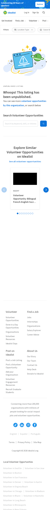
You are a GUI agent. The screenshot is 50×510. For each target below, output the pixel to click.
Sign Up (35, 12)
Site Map (37, 442)
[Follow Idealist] (15, 425)
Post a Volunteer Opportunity (13, 366)
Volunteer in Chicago (12, 491)
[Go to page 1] (17, 213)
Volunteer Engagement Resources (12, 382)
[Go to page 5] (26, 213)
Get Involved (7, 20)
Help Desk (31, 369)
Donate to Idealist (35, 373)
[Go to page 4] (24, 213)
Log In (26, 12)
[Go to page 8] (32, 213)
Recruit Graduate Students (13, 391)
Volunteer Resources (10, 338)
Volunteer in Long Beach (14, 500)
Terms (12, 442)
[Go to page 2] (20, 213)
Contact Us (32, 365)
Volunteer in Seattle (12, 468)
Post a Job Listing (14, 360)
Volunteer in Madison (35, 491)
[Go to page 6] (28, 213)
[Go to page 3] (22, 213)
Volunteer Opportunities (12, 319)
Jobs (29, 317)
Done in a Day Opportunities (12, 326)
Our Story (31, 356)
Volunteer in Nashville (34, 495)
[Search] (43, 12)
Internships (32, 321)
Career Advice (33, 334)
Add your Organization (12, 373)
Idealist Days (11, 343)
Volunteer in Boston (12, 472)
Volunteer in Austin (33, 482)
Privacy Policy (24, 442)
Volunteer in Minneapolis (14, 505)
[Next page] (46, 190)
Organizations (12, 332)
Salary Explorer (34, 330)
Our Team (31, 360)
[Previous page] (4, 190)
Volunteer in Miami (11, 495)
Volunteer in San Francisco (15, 477)
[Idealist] (9, 12)
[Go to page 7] (30, 213)
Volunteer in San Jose (34, 468)
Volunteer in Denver (12, 482)
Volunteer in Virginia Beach (15, 486)
